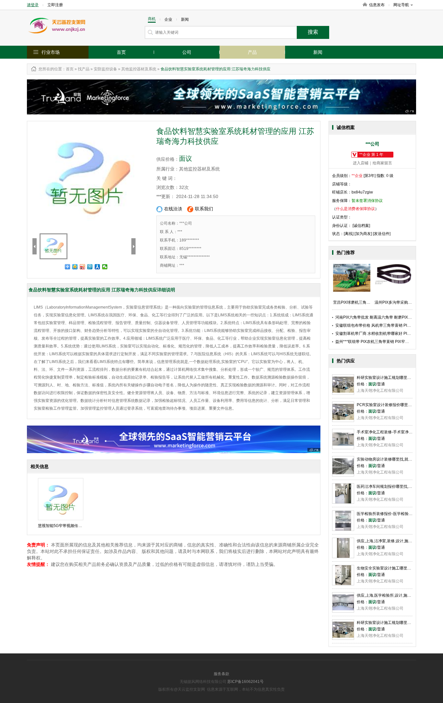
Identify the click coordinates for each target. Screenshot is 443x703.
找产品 (84, 69)
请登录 (33, 5)
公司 (186, 52)
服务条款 (221, 674)
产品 (252, 52)
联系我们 (204, 208)
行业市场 (51, 52)
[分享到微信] (105, 266)
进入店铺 (360, 163)
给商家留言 (382, 163)
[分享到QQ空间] (75, 266)
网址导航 (401, 5)
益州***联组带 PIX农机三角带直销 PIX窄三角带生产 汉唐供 (386, 341)
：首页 (68, 69)
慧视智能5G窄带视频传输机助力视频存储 (73, 525)
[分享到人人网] (97, 266)
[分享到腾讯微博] (90, 266)
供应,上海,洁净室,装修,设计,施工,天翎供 (391, 541)
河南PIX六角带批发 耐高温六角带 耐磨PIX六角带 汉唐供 (383, 317)
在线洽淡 (173, 208)
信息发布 (377, 5)
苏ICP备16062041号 (245, 681)
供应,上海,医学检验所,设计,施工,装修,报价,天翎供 (399, 595)
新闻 (317, 52)
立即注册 (55, 5)
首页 (121, 52)
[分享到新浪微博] (82, 266)
